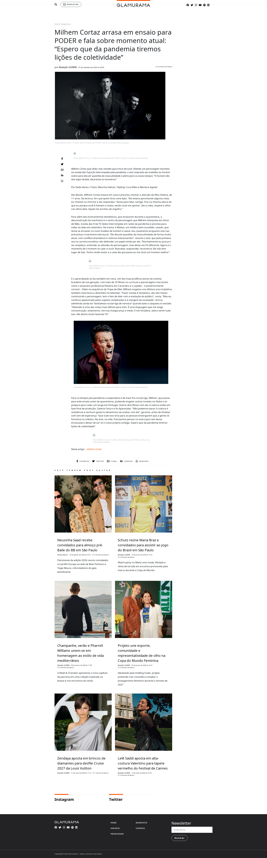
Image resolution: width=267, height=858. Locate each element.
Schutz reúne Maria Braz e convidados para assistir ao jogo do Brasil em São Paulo (143, 545)
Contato (140, 828)
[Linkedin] (62, 175)
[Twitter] (62, 164)
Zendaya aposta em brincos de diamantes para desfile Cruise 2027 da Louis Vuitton (81, 763)
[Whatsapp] (62, 180)
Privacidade (117, 834)
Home (114, 822)
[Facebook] (62, 158)
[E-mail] (62, 169)
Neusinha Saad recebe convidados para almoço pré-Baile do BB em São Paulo (80, 545)
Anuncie (115, 828)
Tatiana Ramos (62, 555)
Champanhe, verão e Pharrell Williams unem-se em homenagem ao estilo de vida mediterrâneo (80, 653)
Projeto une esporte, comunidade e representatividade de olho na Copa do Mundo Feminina (141, 653)
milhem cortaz (94, 449)
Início (57, 24)
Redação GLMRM (68, 67)
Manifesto (141, 822)
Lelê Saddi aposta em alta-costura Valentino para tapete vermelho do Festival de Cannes (143, 763)
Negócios (66, 24)
